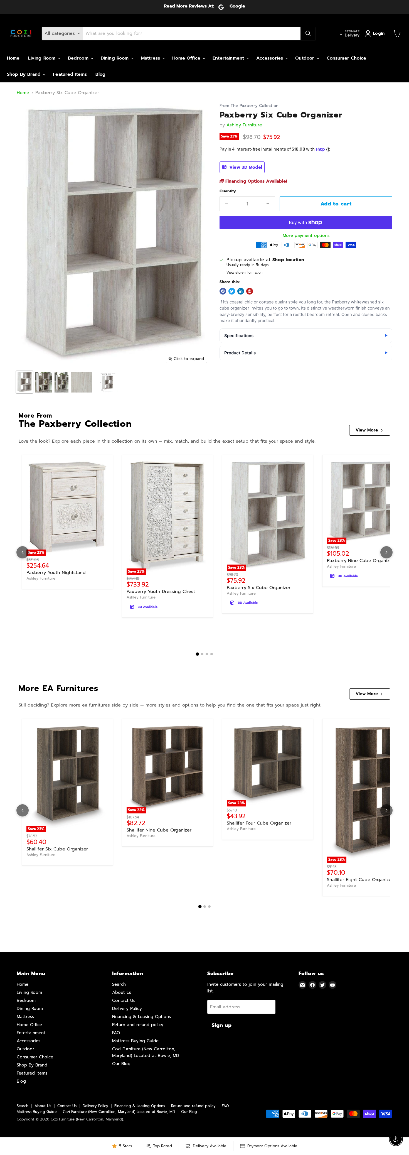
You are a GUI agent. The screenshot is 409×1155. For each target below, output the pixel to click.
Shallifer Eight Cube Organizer (360, 879)
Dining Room (115, 58)
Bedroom (79, 58)
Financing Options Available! (255, 181)
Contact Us (123, 1000)
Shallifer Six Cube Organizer (57, 849)
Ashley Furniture (244, 125)
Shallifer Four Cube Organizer (259, 823)
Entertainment (229, 58)
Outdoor (305, 58)
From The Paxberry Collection (249, 105)
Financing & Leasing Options (141, 1017)
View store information (244, 272)
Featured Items (70, 74)
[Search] (308, 33)
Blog (100, 74)
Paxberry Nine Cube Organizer (360, 560)
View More (367, 430)
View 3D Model (245, 167)
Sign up (222, 1025)
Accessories (270, 58)
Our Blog (121, 1064)
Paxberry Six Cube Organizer (258, 587)
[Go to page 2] (202, 654)
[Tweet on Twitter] (231, 291)
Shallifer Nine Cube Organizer (159, 830)
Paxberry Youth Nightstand (56, 572)
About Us (121, 992)
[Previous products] (22, 552)
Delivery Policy (127, 1009)
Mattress (151, 58)
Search (119, 984)
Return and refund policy (137, 1025)
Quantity (228, 191)
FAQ (116, 1033)
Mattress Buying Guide (135, 1041)
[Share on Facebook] (223, 291)
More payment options (306, 235)
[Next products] (386, 552)
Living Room (42, 58)
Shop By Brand (24, 74)
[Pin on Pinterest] (249, 291)
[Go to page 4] (211, 654)
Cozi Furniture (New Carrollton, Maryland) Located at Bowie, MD (119, 1111)
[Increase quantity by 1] (268, 204)
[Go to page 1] (197, 654)
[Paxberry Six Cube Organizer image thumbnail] (24, 382)
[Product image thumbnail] (43, 382)
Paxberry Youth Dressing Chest (161, 591)
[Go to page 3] (207, 654)
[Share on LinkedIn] (240, 291)
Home (13, 58)
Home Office (187, 58)
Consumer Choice (346, 58)
